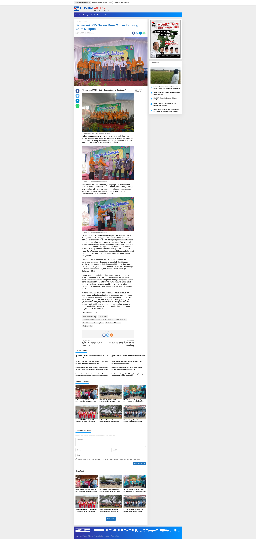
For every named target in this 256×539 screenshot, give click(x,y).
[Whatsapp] (144, 33)
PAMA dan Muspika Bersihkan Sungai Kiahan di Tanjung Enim (109, 420)
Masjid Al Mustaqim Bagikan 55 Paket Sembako (165, 99)
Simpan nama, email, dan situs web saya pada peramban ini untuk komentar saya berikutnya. (108, 459)
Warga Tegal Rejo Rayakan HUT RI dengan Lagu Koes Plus (128, 356)
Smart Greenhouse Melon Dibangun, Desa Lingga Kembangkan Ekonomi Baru (127, 362)
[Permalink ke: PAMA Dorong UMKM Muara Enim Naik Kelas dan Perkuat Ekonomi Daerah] (87, 392)
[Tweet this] (137, 33)
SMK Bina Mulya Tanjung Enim (93, 323)
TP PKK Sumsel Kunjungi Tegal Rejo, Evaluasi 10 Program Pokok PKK (134, 401)
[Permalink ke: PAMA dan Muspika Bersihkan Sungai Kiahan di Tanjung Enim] (111, 412)
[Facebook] (104, 335)
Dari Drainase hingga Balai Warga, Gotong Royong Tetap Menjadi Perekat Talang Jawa (127, 374)
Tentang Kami (115, 536)
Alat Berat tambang (89, 317)
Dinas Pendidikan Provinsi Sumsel (94, 320)
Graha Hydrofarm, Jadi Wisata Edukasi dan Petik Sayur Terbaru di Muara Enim (94, 343)
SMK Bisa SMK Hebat (113, 323)
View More (110, 518)
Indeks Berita (99, 536)
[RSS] (111, 335)
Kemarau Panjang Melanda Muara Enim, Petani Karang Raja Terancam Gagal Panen (167, 87)
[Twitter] (107, 335)
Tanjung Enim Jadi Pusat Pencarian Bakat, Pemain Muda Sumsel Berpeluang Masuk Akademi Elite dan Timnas (92, 375)
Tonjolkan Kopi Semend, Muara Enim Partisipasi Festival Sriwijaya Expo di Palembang (121, 343)
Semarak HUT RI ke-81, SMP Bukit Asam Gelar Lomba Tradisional (86, 420)
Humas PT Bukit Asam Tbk (117, 320)
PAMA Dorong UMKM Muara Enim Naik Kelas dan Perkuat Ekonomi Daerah (86, 401)
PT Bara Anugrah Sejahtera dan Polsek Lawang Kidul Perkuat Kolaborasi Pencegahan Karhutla (134, 421)
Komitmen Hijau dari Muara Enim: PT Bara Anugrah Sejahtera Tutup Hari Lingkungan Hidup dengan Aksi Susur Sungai (92, 368)
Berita (77, 33)
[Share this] (133, 33)
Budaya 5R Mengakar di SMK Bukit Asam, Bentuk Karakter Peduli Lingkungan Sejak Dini (127, 368)
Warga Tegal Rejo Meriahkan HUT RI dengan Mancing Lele (165, 104)
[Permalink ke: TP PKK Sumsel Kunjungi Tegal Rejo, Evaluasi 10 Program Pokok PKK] (135, 392)
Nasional (86, 33)
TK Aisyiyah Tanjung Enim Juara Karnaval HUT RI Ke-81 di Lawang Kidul (92, 356)
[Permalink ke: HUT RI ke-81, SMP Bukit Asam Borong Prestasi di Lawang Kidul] (111, 392)
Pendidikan (91, 33)
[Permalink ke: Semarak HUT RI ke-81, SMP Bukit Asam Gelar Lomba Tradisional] (87, 412)
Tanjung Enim (87, 326)
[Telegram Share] (140, 33)
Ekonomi (81, 33)
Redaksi (106, 536)
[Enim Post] (91, 8)
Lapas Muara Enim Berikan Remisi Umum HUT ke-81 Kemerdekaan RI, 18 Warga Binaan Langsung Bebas (166, 110)
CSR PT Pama (103, 317)
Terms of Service (88, 536)
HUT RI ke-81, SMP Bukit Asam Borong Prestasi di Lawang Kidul (110, 400)
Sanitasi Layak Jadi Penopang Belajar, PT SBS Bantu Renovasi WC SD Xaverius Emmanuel (92, 362)
